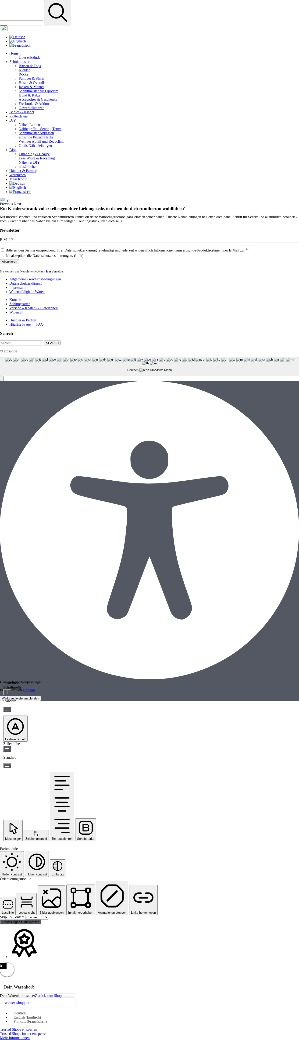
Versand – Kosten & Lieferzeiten (33, 308)
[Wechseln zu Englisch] (17, 41)
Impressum (17, 287)
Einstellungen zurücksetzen (20, 922)
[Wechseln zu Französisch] (20, 45)
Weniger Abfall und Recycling (41, 141)
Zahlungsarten (19, 304)
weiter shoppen (17, 1002)
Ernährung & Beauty (34, 154)
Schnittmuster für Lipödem (38, 91)
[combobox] (149, 366)
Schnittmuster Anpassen (36, 133)
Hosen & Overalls (32, 83)
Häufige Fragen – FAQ (26, 324)
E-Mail (7, 240)
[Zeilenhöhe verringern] (7, 765)
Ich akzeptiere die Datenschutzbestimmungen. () (44, 256)
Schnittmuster (19, 62)
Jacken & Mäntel (31, 87)
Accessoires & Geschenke (38, 99)
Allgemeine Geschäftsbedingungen (35, 279)
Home (13, 53)
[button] (2, 378)
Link (78, 256)
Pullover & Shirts (31, 78)
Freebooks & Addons (34, 104)
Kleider (24, 70)
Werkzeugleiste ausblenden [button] (20, 698)
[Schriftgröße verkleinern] (7, 709)
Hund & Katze (29, 95)
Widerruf (15, 312)
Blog (13, 150)
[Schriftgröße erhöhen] (7, 692)
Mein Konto (18, 179)
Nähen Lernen (29, 125)
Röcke (23, 74)
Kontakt (15, 300)
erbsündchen (28, 167)
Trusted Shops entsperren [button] (18, 1029)
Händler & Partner (22, 171)
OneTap (29, 690)
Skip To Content (12, 917)
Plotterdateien (19, 116)
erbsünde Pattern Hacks (36, 137)
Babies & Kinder (21, 112)
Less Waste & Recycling (37, 158)
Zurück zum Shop (48, 996)
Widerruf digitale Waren (27, 292)
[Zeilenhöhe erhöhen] (7, 749)
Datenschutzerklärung (25, 283)
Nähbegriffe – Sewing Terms (40, 129)
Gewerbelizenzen (31, 108)
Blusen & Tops (30, 66)
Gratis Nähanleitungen (35, 146)
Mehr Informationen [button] (15, 1038)
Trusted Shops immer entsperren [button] (23, 1034)
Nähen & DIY (29, 162)
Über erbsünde (29, 57)
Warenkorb (17, 175)
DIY (12, 120)
